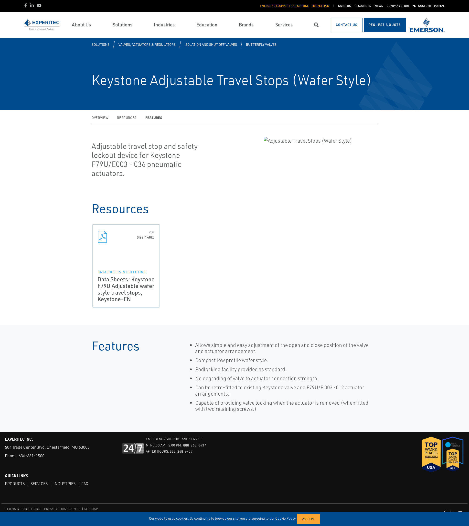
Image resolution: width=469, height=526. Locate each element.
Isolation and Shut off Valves (210, 44)
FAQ (84, 483)
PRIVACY (50, 509)
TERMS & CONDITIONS (23, 509)
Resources (127, 118)
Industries (64, 483)
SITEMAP (91, 509)
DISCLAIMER (71, 509)
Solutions (100, 44)
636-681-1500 (31, 455)
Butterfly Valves (261, 44)
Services (39, 483)
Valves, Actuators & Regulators (147, 44)
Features (153, 117)
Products (15, 483)
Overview (100, 118)
